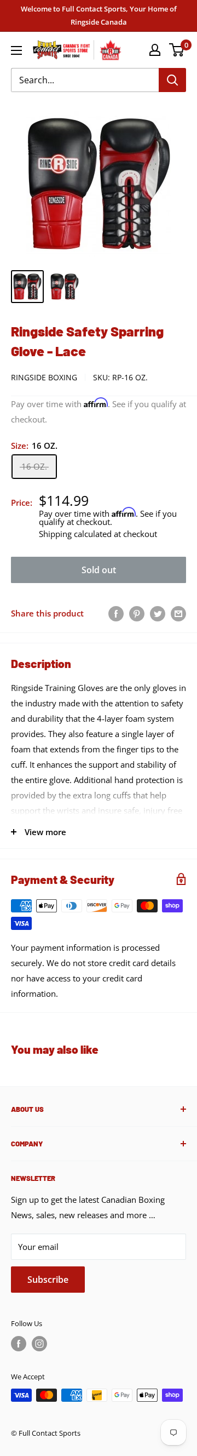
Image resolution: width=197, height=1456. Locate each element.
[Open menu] (16, 50)
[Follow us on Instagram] (39, 1343)
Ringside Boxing (44, 377)
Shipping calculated (75, 533)
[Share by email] (178, 613)
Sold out (99, 570)
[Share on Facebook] (116, 613)
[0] (177, 49)
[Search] (172, 80)
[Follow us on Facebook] (18, 1343)
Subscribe (47, 1280)
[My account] (154, 50)
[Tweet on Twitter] (157, 613)
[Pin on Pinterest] (136, 613)
